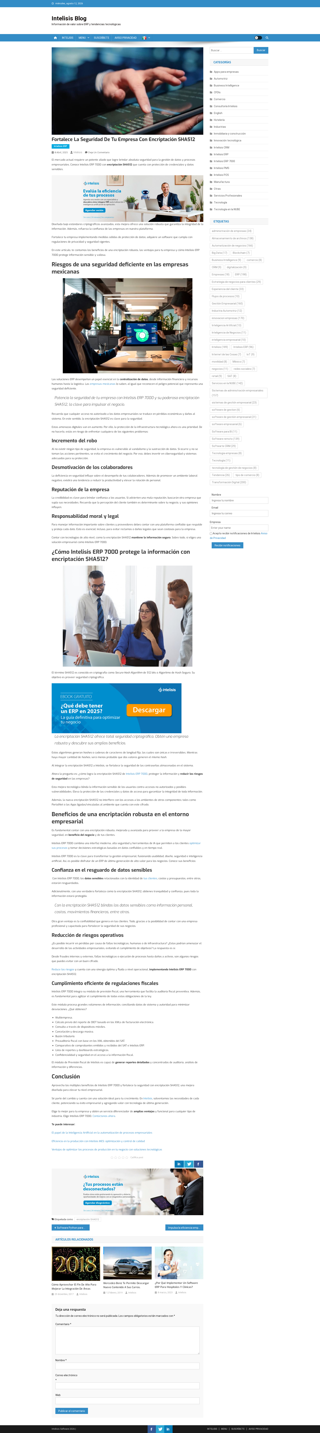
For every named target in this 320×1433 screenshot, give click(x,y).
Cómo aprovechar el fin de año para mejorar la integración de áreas (74, 1286)
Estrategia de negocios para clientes (236, 281)
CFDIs (217, 92)
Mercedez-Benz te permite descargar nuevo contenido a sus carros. (126, 1285)
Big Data (219, 252)
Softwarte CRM (224, 446)
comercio (254, 260)
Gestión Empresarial (227, 303)
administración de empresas (231, 230)
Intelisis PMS (221, 168)
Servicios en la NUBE (227, 383)
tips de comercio (247, 475)
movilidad (219, 361)
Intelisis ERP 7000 (136, 774)
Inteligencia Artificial (226, 325)
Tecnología (220, 202)
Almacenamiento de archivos (233, 238)
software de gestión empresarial (234, 416)
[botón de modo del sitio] (258, 38)
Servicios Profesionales (228, 195)
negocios (220, 368)
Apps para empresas (226, 71)
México (239, 361)
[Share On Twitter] (189, 1164)
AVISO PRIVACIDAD (126, 37)
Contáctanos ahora (104, 1116)
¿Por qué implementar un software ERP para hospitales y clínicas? (176, 1285)
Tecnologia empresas (227, 453)
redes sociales (244, 368)
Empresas (220, 274)
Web (58, 1395)
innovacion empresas (228, 318)
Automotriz (221, 78)
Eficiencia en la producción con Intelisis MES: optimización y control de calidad (98, 1141)
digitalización (236, 267)
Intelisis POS (221, 174)
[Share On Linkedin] (179, 1164)
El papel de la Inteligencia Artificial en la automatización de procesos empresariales (102, 1132)
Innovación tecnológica (227, 140)
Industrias (220, 126)
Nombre (61, 1360)
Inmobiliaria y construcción (230, 133)
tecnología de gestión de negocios (234, 467)
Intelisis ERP (60, 146)
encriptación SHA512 (87, 1219)
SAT (231, 376)
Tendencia (221, 475)
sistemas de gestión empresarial (234, 402)
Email (215, 507)
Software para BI (224, 431)
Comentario (63, 1324)
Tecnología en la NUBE (227, 209)
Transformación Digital (229, 482)
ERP (241, 274)
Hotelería (219, 119)
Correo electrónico (66, 1377)
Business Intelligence (226, 85)
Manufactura (222, 181)
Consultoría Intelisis (225, 106)
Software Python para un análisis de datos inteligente (73, 1227)
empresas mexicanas (102, 384)
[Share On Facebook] (198, 1164)
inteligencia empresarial (229, 339)
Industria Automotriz (227, 310)
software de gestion (226, 409)
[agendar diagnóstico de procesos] (127, 198)
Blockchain (241, 252)
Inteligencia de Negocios (229, 332)
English (218, 113)
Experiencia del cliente (228, 289)
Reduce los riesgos (63, 969)
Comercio (219, 99)
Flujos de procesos (225, 296)
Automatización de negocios (232, 245)
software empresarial (227, 424)
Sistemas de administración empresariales (237, 393)
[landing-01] (127, 1191)
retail (217, 376)
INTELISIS (67, 37)
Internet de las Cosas (226, 354)
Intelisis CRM (221, 147)
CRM (216, 267)
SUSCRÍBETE (101, 37)
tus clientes (150, 878)
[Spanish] (145, 37)
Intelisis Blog (69, 18)
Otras (217, 188)
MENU (82, 37)
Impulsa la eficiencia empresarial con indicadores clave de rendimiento (185, 1227)
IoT (250, 354)
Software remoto (225, 438)
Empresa (215, 522)
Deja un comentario (99, 152)
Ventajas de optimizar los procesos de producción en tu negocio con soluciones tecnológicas (107, 1149)
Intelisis (78, 152)
